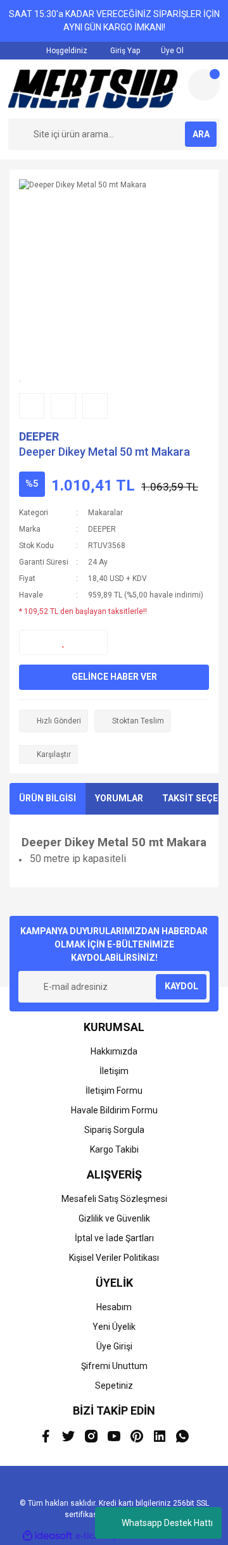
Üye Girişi (114, 1346)
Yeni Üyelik (114, 1327)
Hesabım (114, 1307)
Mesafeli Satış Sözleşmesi (114, 1199)
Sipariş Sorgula (114, 1130)
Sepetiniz (114, 1385)
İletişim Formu (114, 1090)
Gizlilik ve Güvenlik (114, 1218)
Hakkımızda (114, 1051)
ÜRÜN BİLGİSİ (47, 798)
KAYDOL (181, 986)
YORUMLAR (119, 798)
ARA (201, 134)
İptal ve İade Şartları (114, 1238)
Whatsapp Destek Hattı (167, 1523)
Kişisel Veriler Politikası (114, 1258)
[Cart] (204, 85)
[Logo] (93, 89)
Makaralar (105, 512)
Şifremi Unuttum (114, 1366)
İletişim (114, 1071)
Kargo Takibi (114, 1149)
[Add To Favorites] (63, 642)
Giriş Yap (124, 50)
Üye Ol (171, 50)
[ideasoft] (47, 1536)
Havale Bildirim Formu (114, 1110)
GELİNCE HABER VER (114, 677)
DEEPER (39, 436)
